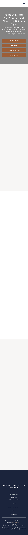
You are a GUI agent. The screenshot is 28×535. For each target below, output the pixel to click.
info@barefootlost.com (14, 507)
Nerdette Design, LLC (17, 522)
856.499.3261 (14, 514)
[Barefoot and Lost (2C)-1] (7, 2)
